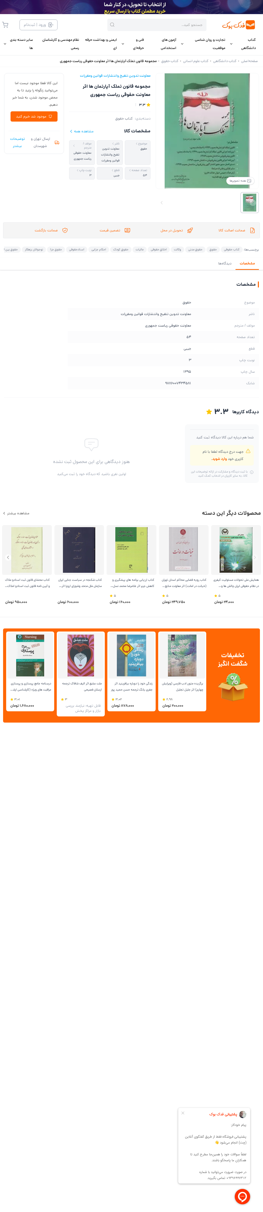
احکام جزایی (98, 249)
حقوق (213, 249)
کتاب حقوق (124, 118)
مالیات (140, 249)
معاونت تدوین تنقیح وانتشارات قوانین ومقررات (115, 75)
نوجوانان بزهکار (34, 249)
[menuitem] (242, 44)
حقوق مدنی (195, 249)
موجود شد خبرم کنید (31, 116)
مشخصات (247, 263)
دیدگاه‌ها (224, 263)
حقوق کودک (120, 249)
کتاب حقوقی (232, 249)
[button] (8, 557)
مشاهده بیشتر (18, 513)
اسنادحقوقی (76, 249)
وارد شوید (219, 458)
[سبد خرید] (5, 25)
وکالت (177, 249)
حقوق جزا (56, 249)
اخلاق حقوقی (159, 249)
